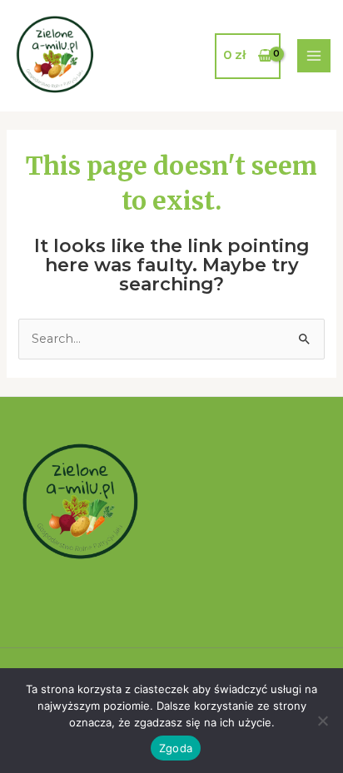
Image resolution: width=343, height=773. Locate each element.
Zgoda (175, 748)
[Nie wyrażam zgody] (322, 720)
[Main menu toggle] (314, 55)
